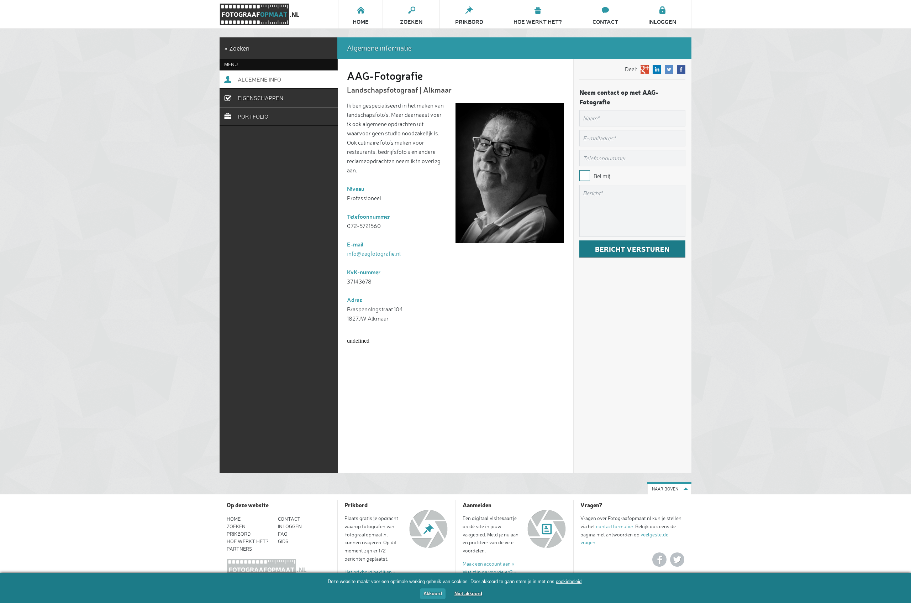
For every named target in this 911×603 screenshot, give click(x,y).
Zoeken (236, 526)
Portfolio (253, 116)
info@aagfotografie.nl (374, 253)
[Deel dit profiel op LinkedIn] (657, 69)
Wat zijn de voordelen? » (490, 572)
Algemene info (259, 79)
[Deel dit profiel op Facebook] (681, 69)
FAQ (283, 534)
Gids (283, 541)
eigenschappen (260, 98)
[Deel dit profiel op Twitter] (669, 69)
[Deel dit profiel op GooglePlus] (645, 69)
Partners (239, 549)
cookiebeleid (568, 581)
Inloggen (290, 526)
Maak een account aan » (489, 564)
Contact (289, 519)
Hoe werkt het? (248, 541)
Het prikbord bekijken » (370, 572)
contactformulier (614, 526)
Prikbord (239, 534)
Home (234, 519)
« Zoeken (236, 48)
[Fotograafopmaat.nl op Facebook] (659, 559)
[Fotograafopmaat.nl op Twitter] (677, 559)
